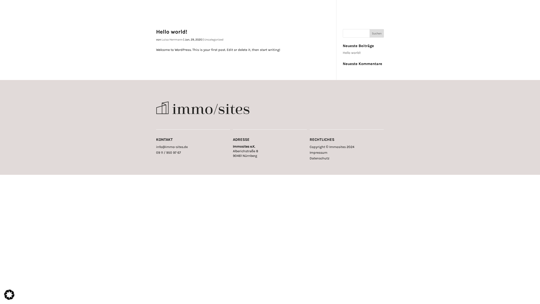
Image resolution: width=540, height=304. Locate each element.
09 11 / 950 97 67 (168, 153)
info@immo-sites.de (172, 147)
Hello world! (171, 31)
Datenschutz (319, 158)
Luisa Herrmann (172, 39)
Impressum (318, 153)
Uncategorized (213, 39)
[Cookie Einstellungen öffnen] (9, 299)
